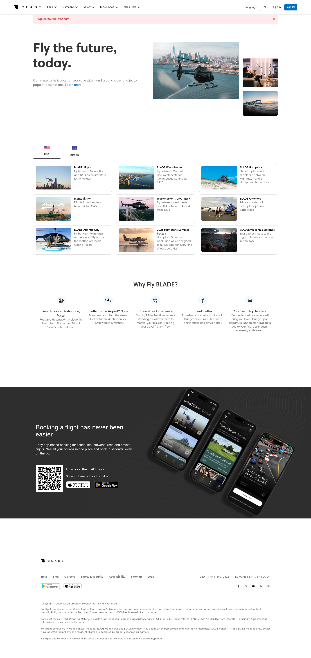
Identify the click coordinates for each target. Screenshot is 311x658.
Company (68, 7)
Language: (251, 7)
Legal (151, 576)
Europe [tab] (74, 155)
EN (264, 7)
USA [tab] (47, 154)
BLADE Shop (107, 7)
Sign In (277, 7)
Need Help (130, 7)
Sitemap (136, 576)
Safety (87, 7)
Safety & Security (92, 576)
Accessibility (117, 576)
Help (44, 576)
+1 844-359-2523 (217, 576)
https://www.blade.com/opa (57, 622)
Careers (69, 576)
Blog (56, 576)
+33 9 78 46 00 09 (258, 576)
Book (50, 7)
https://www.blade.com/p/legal (145, 639)
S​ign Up (291, 7)
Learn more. (73, 85)
